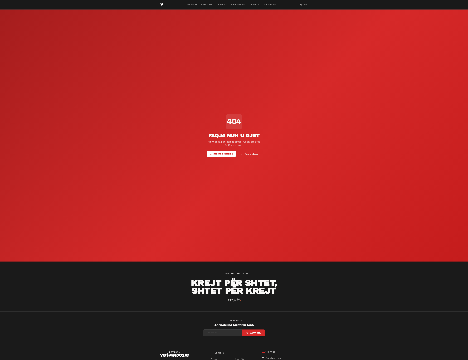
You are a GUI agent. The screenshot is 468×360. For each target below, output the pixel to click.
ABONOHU (255, 333)
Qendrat (254, 4)
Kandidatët (207, 4)
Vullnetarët (238, 4)
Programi (192, 4)
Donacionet (269, 4)
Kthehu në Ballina (223, 154)
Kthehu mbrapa (251, 154)
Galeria (222, 4)
